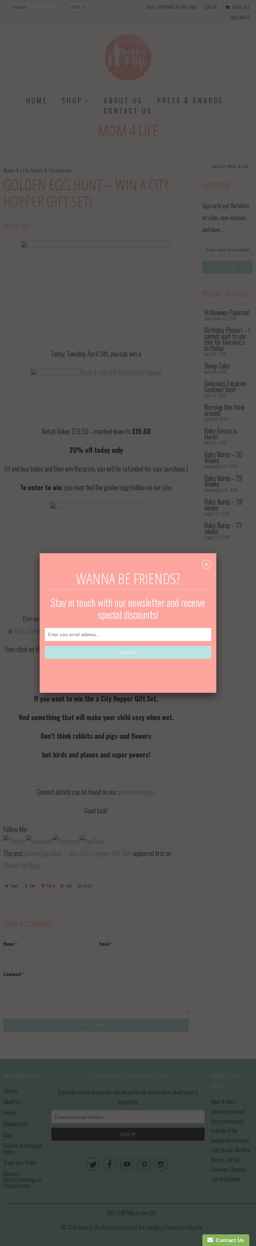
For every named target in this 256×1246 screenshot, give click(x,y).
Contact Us (228, 1240)
